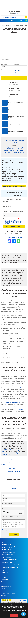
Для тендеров (4, 579)
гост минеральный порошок (10, 462)
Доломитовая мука (6, 556)
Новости (3, 575)
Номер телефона (7, 206)
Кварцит (19, 148)
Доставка (3, 584)
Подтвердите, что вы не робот (11, 218)
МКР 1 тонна (17, 73)
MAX (3, 451)
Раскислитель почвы (7, 562)
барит (4, 464)
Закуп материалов (6, 586)
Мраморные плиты (6, 549)
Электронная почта (7, 503)
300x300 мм (14, 142)
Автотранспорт (18, 69)
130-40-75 (14, 12)
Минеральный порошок (7, 547)
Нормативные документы (8, 593)
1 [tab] (12, 488)
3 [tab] (15, 488)
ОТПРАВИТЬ (14, 534)
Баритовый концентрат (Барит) (9, 552)
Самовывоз (17, 70)
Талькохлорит (15, 152)
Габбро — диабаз (10, 147)
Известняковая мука (6, 557)
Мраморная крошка (6, 542)
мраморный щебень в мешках (11, 459)
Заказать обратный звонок (26, 17)
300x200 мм (22, 140)
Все (4, 140)
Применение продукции (7, 591)
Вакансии (3, 588)
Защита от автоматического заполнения (13, 211)
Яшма (14, 154)
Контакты (3, 595)
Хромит (22, 152)
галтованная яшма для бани (12, 402)
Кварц (14, 148)
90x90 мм (8, 140)
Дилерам (3, 577)
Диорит (18, 147)
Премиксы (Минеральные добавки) (10, 564)
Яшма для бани (18, 409)
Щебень (4, 570)
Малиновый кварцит (10, 150)
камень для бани (18, 388)
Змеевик (9, 148)
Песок (3, 569)
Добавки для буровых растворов (10, 559)
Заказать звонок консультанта (14, 226)
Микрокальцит (5, 541)
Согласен (14, 615)
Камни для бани (5, 565)
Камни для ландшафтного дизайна (10, 567)
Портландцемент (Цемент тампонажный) (11, 551)
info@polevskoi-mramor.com (10, 17)
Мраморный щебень (6, 544)
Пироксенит (20, 150)
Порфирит (7, 152)
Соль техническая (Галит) (8, 554)
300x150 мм (15, 140)
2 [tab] (14, 488)
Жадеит (23, 147)
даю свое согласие (20, 531)
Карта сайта (23, 600)
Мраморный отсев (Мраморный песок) (11, 546)
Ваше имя (5, 201)
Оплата (3, 581)
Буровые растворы (6, 560)
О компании (4, 572)
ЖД (24, 69)
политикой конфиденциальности (10, 221)
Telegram (18, 450)
